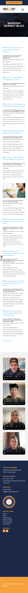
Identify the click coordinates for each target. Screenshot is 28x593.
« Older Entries (7, 341)
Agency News (7, 295)
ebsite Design (8, 520)
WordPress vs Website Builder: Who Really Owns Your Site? (14, 84)
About (5, 516)
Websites (6, 88)
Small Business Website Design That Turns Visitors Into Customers (14, 164)
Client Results (7, 518)
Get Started (6, 524)
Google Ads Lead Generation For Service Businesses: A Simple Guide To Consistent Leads (13, 290)
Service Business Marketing (11, 141)
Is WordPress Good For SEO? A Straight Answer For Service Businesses (12, 57)
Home (5, 514)
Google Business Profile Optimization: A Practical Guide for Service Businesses (13, 260)
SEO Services (7, 61)
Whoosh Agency (10, 59)
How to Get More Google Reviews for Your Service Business (13, 201)
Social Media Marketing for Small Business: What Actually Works (13, 137)
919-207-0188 (7, 489)
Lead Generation (8, 233)
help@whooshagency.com (11, 491)
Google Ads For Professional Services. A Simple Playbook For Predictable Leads (12, 320)
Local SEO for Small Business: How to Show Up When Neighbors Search (14, 110)
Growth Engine (7, 522)
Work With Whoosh (14, 2)
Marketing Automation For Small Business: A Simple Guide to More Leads (13, 228)
